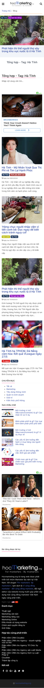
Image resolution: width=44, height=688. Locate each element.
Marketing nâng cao (10, 616)
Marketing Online (9, 619)
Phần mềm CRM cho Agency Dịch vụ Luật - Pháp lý (21, 654)
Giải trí (9, 397)
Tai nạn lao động (17, 296)
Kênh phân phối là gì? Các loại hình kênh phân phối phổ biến (28, 422)
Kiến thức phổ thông (15, 400)
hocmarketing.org (23, 683)
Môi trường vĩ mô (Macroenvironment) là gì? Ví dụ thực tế (28, 432)
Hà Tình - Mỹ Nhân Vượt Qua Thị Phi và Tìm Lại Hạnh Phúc (21, 169)
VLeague (6, 361)
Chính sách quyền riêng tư (13, 625)
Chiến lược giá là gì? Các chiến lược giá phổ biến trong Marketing (28, 461)
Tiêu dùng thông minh (16, 392)
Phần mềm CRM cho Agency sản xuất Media (21, 650)
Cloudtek (6, 657)
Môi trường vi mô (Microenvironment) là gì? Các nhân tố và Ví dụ (28, 412)
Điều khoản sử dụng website (14, 622)
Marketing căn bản (10, 614)
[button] (16, 602)
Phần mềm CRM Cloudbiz (13, 638)
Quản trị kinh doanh (15, 395)
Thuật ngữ (6, 611)
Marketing (10, 389)
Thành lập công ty (10, 660)
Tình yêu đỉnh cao (18, 175)
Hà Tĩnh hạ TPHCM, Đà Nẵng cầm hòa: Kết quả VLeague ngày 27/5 (22, 353)
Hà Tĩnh (5, 175)
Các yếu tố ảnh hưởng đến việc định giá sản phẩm (27, 451)
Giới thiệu (6, 628)
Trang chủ (6, 11)
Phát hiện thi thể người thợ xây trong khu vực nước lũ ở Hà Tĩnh (21, 50)
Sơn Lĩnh (6, 237)
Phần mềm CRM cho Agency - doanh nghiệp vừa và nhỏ (21, 641)
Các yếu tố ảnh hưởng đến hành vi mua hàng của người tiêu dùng (27, 442)
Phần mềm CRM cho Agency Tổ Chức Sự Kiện (20, 646)
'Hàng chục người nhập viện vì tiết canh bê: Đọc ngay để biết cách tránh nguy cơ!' (20, 229)
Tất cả (9, 386)
